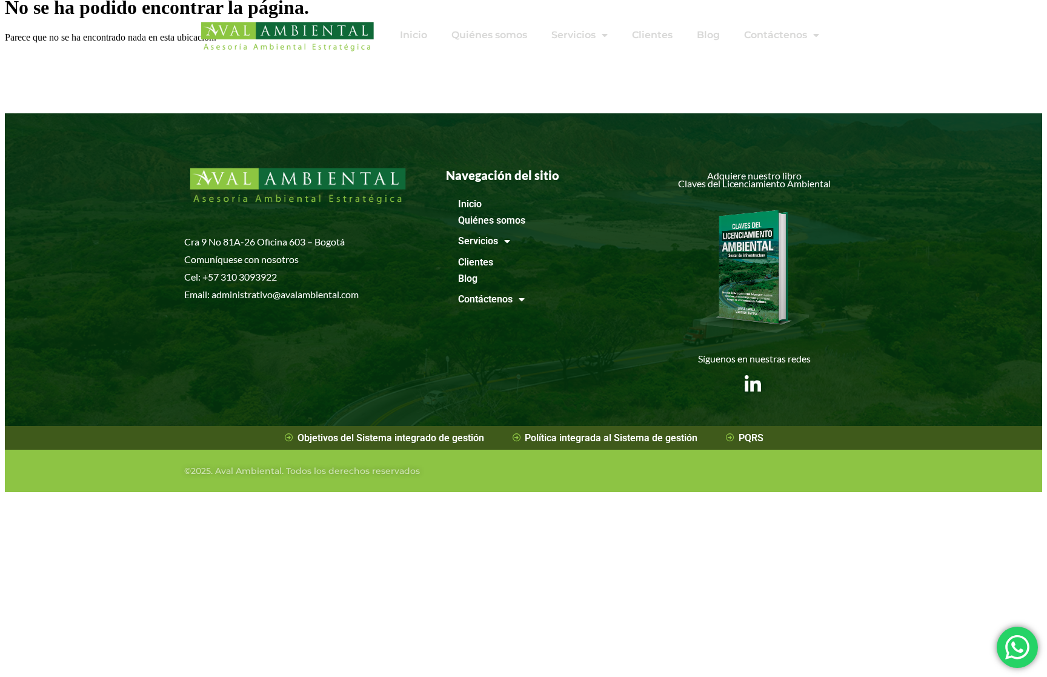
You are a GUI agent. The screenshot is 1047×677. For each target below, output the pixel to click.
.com (349, 294)
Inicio (413, 35)
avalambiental (310, 294)
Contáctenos (775, 35)
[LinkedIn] (753, 375)
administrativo (242, 294)
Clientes (652, 35)
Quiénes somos (489, 35)
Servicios (573, 35)
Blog (708, 35)
